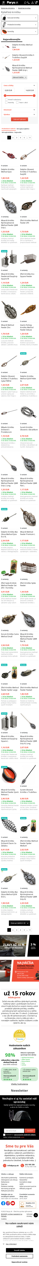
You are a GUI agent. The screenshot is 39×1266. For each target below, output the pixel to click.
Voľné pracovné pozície (28, 1186)
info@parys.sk (13, 1165)
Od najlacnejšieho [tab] (23, 129)
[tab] (19, 85)
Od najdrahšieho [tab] (7, 132)
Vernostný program (8, 1188)
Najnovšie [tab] (17, 132)
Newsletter (23, 1180)
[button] (32, 2)
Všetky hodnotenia (19, 1084)
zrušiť (22, 1137)
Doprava (4, 1184)
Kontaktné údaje (25, 1182)
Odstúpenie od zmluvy (9, 1180)
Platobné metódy (7, 1186)
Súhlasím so (10, 1135)
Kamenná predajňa (26, 1178)
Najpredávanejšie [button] (11, 39)
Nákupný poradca (7, 1191)
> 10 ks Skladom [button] (7, 181)
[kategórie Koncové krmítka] (19, 18)
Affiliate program (26, 1188)
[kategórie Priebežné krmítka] (19, 25)
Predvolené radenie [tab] (9, 129)
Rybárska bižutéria (8, 8)
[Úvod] (12, 3)
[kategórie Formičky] (19, 31)
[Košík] (36, 2)
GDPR (22, 1184)
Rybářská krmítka (24, 8)
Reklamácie (5, 1182)
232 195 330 (30, 1164)
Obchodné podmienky (9, 1178)
